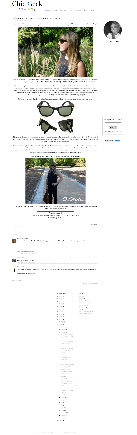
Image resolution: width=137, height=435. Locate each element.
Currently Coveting (65, 369)
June (62, 402)
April (62, 407)
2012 (60, 322)
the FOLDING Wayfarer (83, 79)
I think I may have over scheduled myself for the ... (66, 383)
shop (56, 10)
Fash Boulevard (22, 267)
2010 (60, 418)
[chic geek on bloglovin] (113, 141)
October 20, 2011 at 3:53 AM (26, 276)
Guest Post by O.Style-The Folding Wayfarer (36, 18)
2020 (60, 301)
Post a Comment (16, 280)
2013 (60, 319)
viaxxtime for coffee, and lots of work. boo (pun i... (67, 344)
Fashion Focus (83, 303)
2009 (60, 420)
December (63, 327)
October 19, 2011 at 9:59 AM (26, 262)
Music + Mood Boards (85, 311)
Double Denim (64, 355)
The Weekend (63, 378)
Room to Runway (83, 313)
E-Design (81, 298)
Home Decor (82, 305)
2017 (60, 309)
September (63, 395)
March (62, 410)
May (62, 405)
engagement (77, 24)
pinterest (78, 10)
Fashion (21, 227)
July (62, 400)
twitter (70, 10)
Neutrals (62, 388)
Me (80, 309)
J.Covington (21, 238)
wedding (85, 24)
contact (92, 10)
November (63, 329)
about (85, 10)
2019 (60, 304)
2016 (60, 311)
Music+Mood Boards (65, 362)
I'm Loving (82, 307)
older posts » (94, 283)
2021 (60, 299)
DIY (80, 296)
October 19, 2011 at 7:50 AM (26, 253)
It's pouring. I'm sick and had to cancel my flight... (66, 350)
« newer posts (85, 283)
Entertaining (63, 376)
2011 (60, 324)
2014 (60, 317)
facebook (63, 10)
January (63, 415)
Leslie (19, 257)
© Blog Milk (58, 432)
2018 (60, 306)
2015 (60, 314)
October (63, 332)
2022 (60, 296)
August (63, 397)
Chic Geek (37, 432)
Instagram (48, 10)
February (63, 413)
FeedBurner (117, 131)
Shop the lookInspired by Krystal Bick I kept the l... (67, 337)
